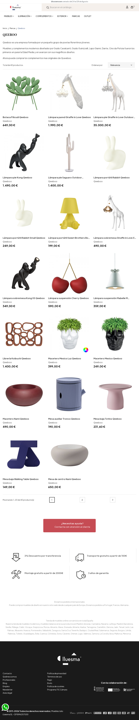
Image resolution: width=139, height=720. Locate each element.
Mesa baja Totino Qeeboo (108, 418)
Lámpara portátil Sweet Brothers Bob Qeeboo (69, 238)
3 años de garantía (98, 573)
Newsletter (7, 689)
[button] (69, 525)
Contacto (7, 673)
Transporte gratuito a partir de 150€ (107, 555)
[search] (47, 7)
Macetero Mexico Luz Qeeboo (64, 358)
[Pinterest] (108, 671)
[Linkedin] (114, 671)
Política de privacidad (56, 673)
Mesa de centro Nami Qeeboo (64, 479)
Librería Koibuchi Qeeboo (17, 358)
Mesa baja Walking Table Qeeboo (21, 479)
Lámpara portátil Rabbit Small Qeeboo (24, 237)
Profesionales (9, 680)
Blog (5, 683)
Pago (49, 680)
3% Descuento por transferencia (43, 555)
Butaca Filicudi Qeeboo (15, 117)
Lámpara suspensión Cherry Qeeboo (68, 298)
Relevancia (115, 65)
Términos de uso (54, 676)
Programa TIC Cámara (57, 689)
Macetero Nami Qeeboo (16, 418)
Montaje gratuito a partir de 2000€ (44, 573)
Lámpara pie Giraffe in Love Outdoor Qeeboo (114, 117)
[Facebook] (102, 671)
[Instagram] (120, 671)
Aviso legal (7, 693)
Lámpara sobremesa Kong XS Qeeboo (24, 298)
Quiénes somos (10, 676)
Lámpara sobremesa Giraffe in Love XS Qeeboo (115, 238)
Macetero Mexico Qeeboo (108, 358)
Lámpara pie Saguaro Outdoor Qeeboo (65, 177)
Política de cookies (55, 686)
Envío (49, 683)
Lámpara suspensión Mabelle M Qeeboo (111, 298)
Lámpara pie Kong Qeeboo (17, 177)
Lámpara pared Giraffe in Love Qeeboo (69, 117)
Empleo (6, 686)
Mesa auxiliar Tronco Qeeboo (64, 418)
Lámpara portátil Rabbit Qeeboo (112, 177)
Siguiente (112, 500)
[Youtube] (126, 671)
